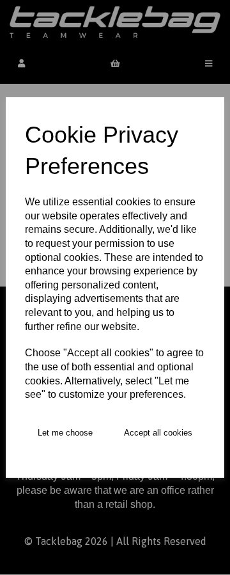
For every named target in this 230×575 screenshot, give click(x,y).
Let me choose (65, 432)
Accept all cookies (158, 432)
